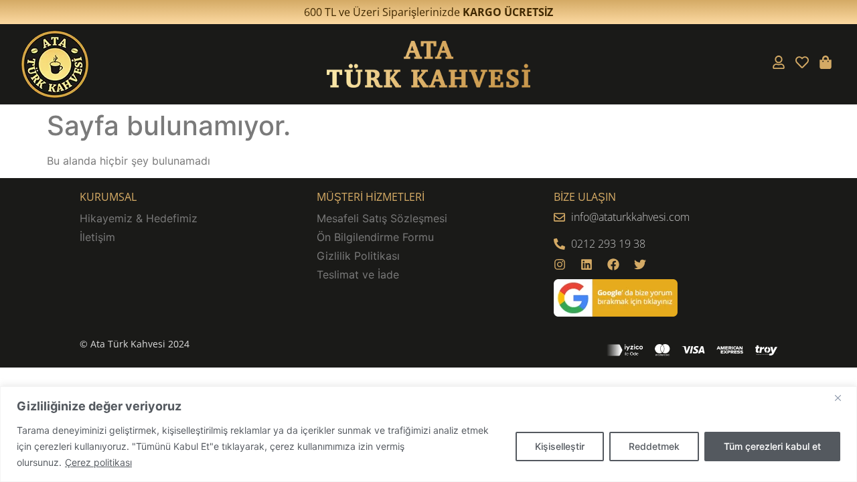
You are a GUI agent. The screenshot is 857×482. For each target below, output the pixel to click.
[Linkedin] (586, 264)
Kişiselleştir (560, 446)
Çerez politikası (98, 462)
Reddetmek (654, 446)
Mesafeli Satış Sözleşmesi (382, 218)
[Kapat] (843, 398)
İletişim (97, 237)
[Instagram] (560, 264)
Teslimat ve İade (358, 274)
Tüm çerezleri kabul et (772, 446)
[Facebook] (613, 264)
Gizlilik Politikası (358, 255)
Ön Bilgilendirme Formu (375, 237)
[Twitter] (640, 264)
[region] (428, 434)
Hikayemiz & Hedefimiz (139, 218)
